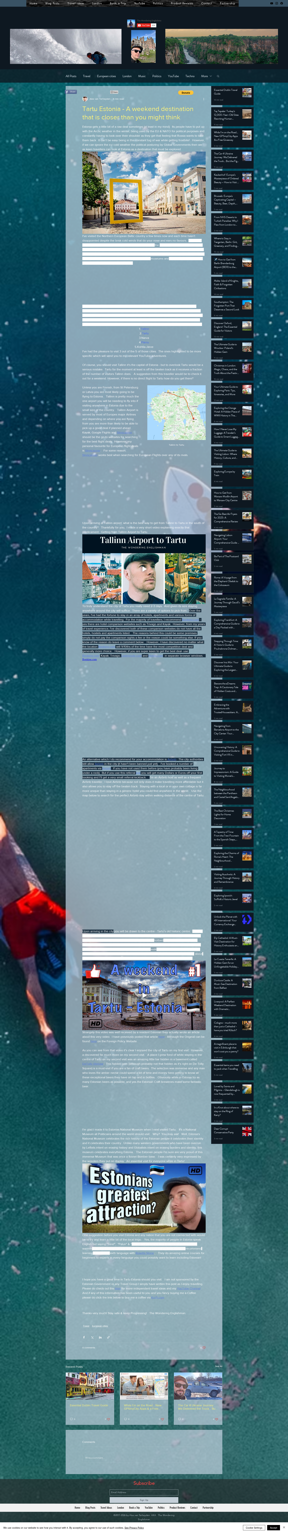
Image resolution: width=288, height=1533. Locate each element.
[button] (218, 76)
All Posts (71, 76)
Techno (190, 76)
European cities (106, 76)
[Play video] (144, 577)
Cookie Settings (254, 1527)
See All (218, 1380)
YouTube (173, 76)
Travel (86, 76)
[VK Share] (104, 92)
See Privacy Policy (134, 1527)
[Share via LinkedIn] (100, 1351)
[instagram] (276, 3)
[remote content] (144, 289)
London (127, 76)
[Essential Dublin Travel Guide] (90, 1400)
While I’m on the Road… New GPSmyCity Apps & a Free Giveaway (143, 1421)
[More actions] (204, 99)
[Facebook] (281, 3)
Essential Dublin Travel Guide (89, 1419)
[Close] (284, 1527)
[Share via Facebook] (84, 1351)
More (204, 76)
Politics (156, 76)
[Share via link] (108, 1351)
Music (142, 76)
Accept (273, 1527)
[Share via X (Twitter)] (92, 1351)
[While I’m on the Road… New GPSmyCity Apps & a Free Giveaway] (144, 1400)
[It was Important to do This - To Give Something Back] (198, 1400)
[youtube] (271, 3)
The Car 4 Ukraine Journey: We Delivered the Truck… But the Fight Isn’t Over (197, 1421)
